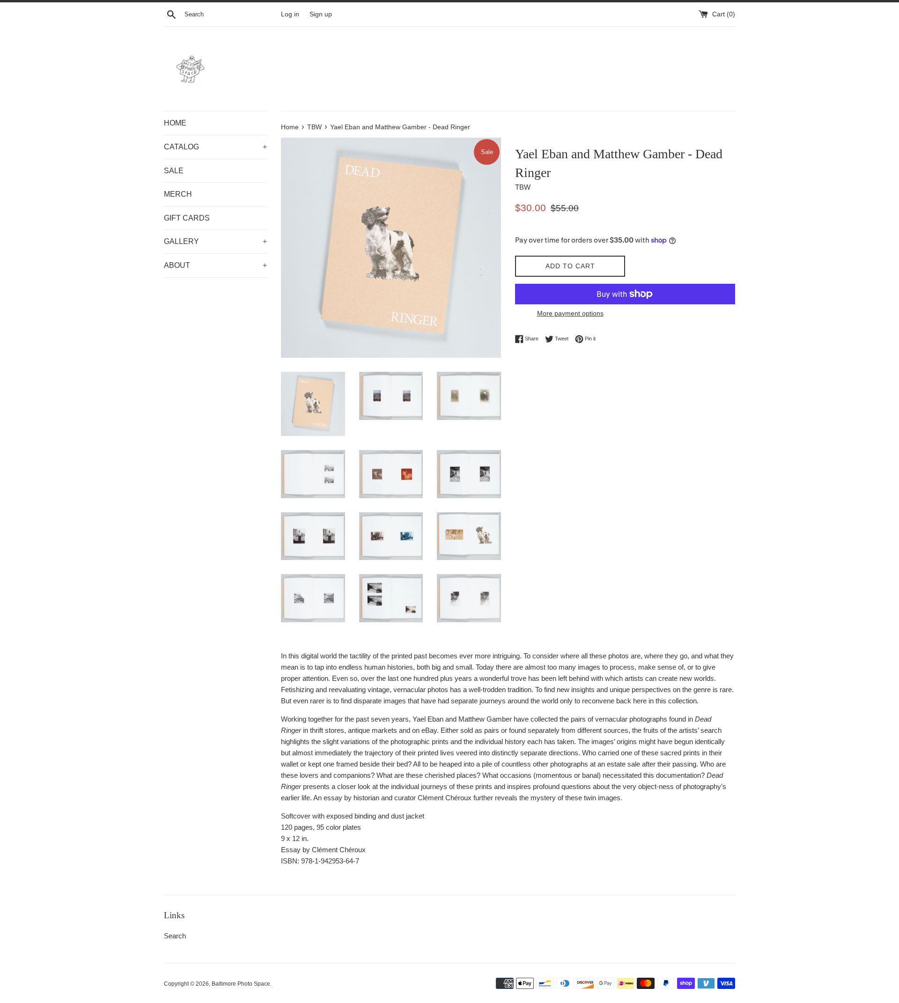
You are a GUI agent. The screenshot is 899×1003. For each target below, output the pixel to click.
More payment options (570, 313)
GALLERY (215, 241)
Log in (290, 14)
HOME (175, 123)
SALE (174, 171)
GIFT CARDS (187, 218)
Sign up (320, 14)
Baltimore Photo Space (241, 984)
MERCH (178, 194)
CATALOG (215, 147)
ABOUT (215, 265)
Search (175, 936)
